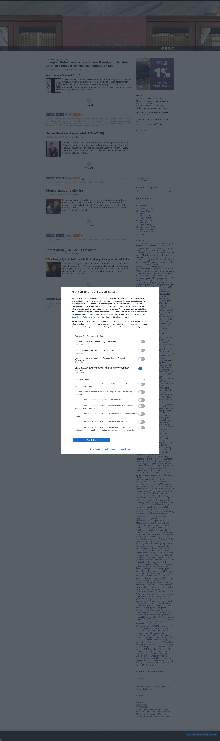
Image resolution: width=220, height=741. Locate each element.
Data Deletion (95, 449)
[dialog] (110, 370)
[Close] (154, 292)
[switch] (141, 341)
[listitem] (110, 336)
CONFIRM (91, 440)
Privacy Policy (124, 449)
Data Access (110, 449)
